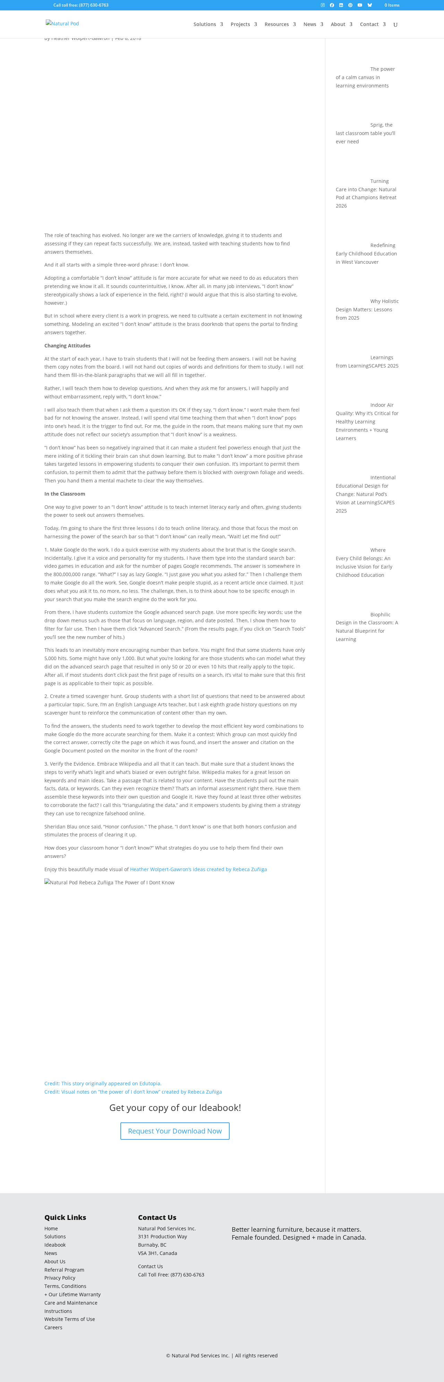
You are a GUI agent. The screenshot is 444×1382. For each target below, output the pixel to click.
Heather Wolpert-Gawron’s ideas (167, 869)
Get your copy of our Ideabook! (175, 1107)
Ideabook (55, 1244)
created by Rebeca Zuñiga (237, 869)
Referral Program (64, 1269)
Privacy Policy (59, 1277)
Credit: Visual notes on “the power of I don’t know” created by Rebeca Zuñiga (133, 1091)
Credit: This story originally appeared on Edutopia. (103, 1083)
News (310, 24)
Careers (53, 1327)
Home (51, 1228)
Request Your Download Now (175, 1131)
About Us (55, 1261)
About (338, 24)
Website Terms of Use (69, 1319)
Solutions (205, 24)
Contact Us (150, 1266)
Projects (240, 24)
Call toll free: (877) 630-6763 (81, 5)
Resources (277, 24)
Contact (369, 24)
